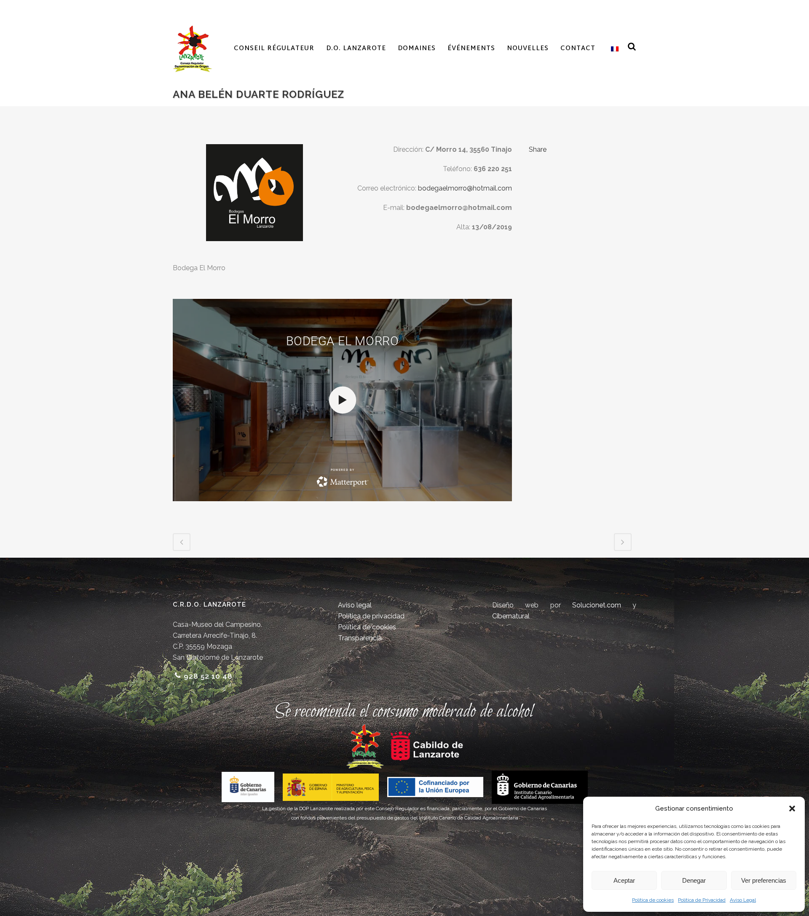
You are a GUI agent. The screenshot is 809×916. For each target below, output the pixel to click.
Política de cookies (653, 900)
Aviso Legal (743, 900)
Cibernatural (511, 616)
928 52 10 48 (208, 676)
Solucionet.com (596, 605)
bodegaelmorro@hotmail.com (465, 188)
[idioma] (612, 49)
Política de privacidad (371, 616)
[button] (792, 808)
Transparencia (360, 638)
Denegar (694, 880)
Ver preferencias (763, 880)
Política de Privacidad (702, 900)
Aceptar (624, 880)
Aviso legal (355, 605)
